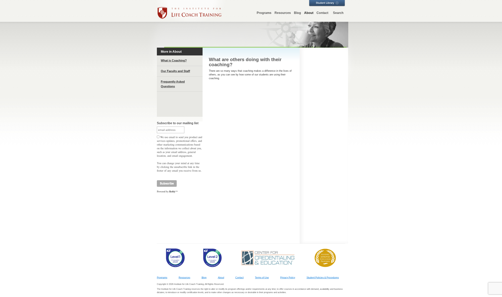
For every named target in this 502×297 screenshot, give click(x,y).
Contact (322, 12)
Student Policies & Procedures (322, 277)
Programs (264, 12)
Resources (283, 12)
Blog (297, 12)
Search (338, 12)
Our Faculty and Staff (175, 71)
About (308, 12)
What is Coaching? (174, 60)
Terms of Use (262, 277)
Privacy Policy (287, 277)
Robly (172, 191)
